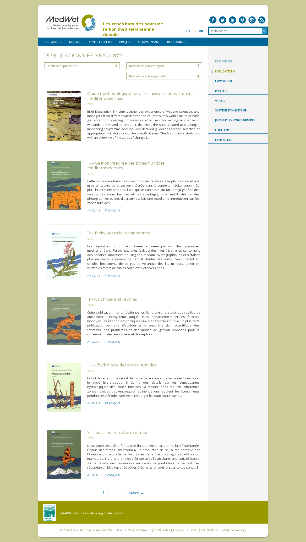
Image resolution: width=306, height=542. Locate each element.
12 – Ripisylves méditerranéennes (118, 233)
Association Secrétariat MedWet (92, 530)
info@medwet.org (234, 530)
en (188, 30)
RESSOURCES (176, 41)
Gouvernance (149, 41)
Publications (225, 71)
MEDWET (75, 41)
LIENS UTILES (223, 140)
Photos (221, 91)
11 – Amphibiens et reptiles (112, 299)
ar (201, 30)
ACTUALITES (53, 41)
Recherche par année (62, 66)
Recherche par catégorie (147, 66)
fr (195, 30)
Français (112, 210)
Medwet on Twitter (222, 20)
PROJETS (125, 41)
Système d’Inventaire (230, 110)
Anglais (93, 210)
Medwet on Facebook (213, 20)
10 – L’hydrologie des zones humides (121, 365)
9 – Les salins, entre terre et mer (117, 432)
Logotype (222, 130)
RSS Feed (262, 20)
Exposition (223, 81)
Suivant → (135, 492)
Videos (220, 101)
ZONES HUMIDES (100, 41)
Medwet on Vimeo (242, 20)
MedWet (70, 22)
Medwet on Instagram (252, 20)
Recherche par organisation (149, 76)
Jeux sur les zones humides (235, 120)
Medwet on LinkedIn (232, 20)
